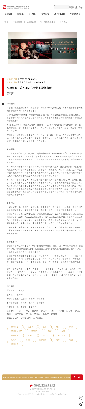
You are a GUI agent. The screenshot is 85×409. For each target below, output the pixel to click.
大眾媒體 (14, 326)
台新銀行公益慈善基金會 (51, 377)
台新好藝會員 (75, 14)
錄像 (71, 326)
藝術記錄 (14, 344)
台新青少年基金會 (65, 377)
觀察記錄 (35, 331)
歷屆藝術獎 (31, 22)
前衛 (58, 339)
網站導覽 (26, 377)
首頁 (6, 22)
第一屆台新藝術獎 (47, 22)
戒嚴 (63, 331)
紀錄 (58, 326)
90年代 (45, 335)
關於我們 (8, 14)
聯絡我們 (12, 377)
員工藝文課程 (59, 14)
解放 (71, 339)
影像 (28, 339)
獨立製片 (61, 335)
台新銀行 (41, 377)
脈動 (44, 326)
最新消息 (20, 14)
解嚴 (50, 331)
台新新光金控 (34, 377)
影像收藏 (42, 339)
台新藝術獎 (45, 14)
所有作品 (63, 22)
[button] (79, 48)
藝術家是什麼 (16, 331)
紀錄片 (13, 339)
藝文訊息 (32, 14)
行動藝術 (14, 335)
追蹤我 (30, 326)
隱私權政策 (19, 377)
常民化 (30, 335)
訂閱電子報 (6, 377)
